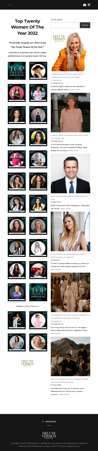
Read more (75, 90)
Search (85, 25)
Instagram (50, 421)
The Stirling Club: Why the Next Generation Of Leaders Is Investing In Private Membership (70, 318)
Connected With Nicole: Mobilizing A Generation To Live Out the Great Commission (67, 77)
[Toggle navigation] (88, 5)
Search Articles (57, 20)
